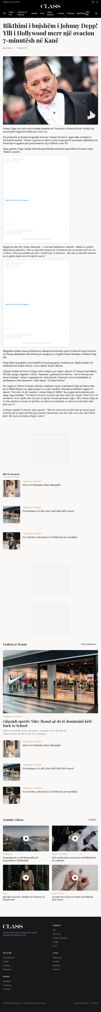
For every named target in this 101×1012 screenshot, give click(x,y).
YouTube (6, 989)
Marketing (81, 13)
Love (42, 13)
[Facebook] (97, 2)
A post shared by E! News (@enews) (36, 343)
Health (34, 13)
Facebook (7, 985)
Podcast (70, 13)
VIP (4, 13)
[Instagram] (93, 2)
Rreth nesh (57, 958)
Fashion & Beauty (22, 13)
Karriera (56, 969)
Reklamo (56, 965)
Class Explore (50, 13)
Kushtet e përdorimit (81, 1003)
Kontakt (56, 961)
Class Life (11, 13)
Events (61, 13)
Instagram (7, 981)
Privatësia (94, 1003)
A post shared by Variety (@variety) (36, 239)
